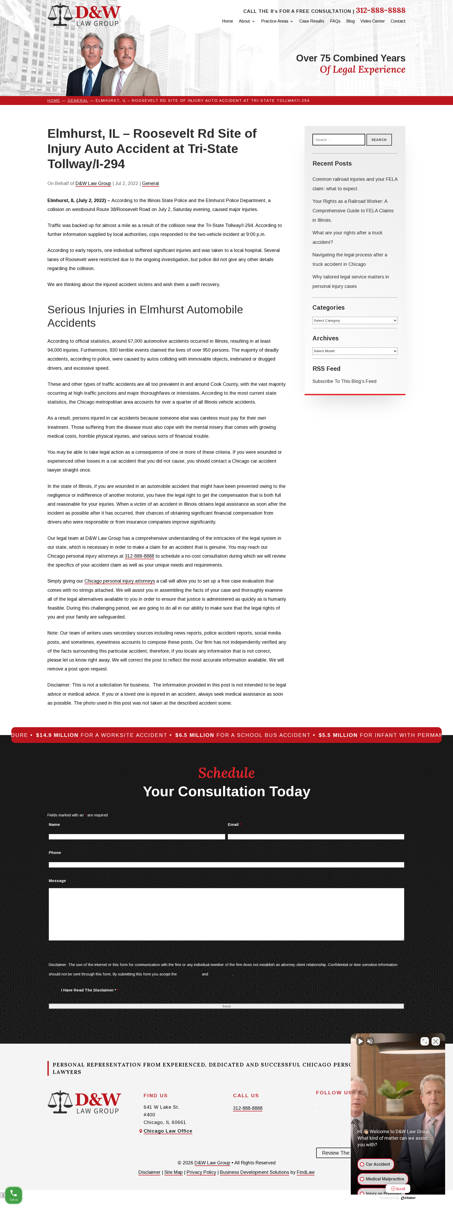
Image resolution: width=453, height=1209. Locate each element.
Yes (234, 615)
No (217, 615)
